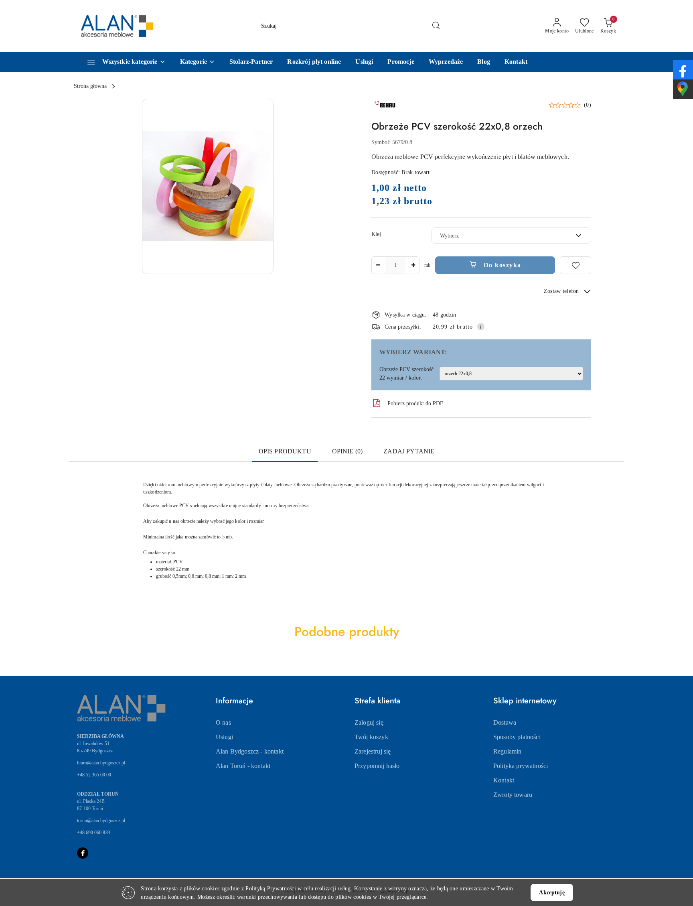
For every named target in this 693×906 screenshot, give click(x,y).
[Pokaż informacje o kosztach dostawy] (480, 326)
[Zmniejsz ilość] (378, 265)
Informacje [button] (234, 701)
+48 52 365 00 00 (94, 775)
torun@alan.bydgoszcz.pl (101, 820)
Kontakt (503, 780)
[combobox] (511, 236)
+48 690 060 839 (93, 832)
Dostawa (504, 722)
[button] (197, 62)
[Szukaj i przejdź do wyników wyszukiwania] (436, 26)
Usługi (224, 736)
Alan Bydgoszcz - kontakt (250, 751)
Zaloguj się (369, 722)
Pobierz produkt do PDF (415, 403)
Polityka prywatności (520, 765)
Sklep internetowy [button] (524, 701)
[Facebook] (82, 853)
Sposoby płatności (517, 736)
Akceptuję (551, 893)
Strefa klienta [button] (377, 701)
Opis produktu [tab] (285, 451)
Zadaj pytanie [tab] (408, 451)
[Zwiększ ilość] (413, 265)
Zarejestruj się (373, 751)
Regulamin (507, 751)
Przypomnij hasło (377, 765)
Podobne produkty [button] (346, 631)
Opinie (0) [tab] (347, 451)
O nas (223, 722)
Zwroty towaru (512, 794)
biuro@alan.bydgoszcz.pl (101, 763)
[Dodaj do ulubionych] (575, 265)
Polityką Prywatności (270, 889)
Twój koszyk (371, 736)
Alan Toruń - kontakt (243, 765)
